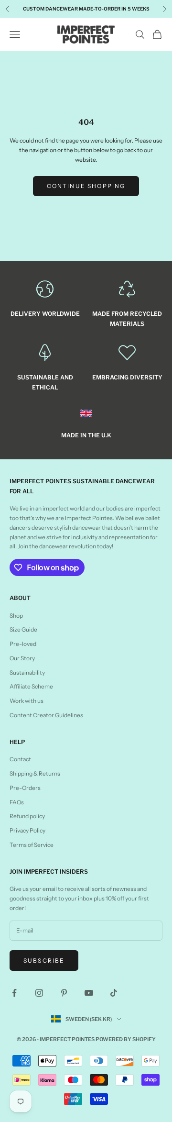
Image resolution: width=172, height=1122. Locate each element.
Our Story (22, 658)
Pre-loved (23, 643)
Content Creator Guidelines (46, 715)
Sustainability (27, 672)
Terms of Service (32, 844)
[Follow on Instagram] (39, 993)
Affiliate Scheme (31, 686)
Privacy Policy (27, 830)
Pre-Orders (25, 787)
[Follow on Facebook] (14, 993)
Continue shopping (86, 185)
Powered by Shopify (126, 1039)
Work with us (26, 700)
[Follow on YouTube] (89, 993)
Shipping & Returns (35, 773)
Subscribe (43, 960)
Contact (20, 759)
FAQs (17, 802)
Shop (16, 615)
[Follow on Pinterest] (64, 993)
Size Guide (23, 629)
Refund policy (27, 816)
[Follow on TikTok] (113, 993)
